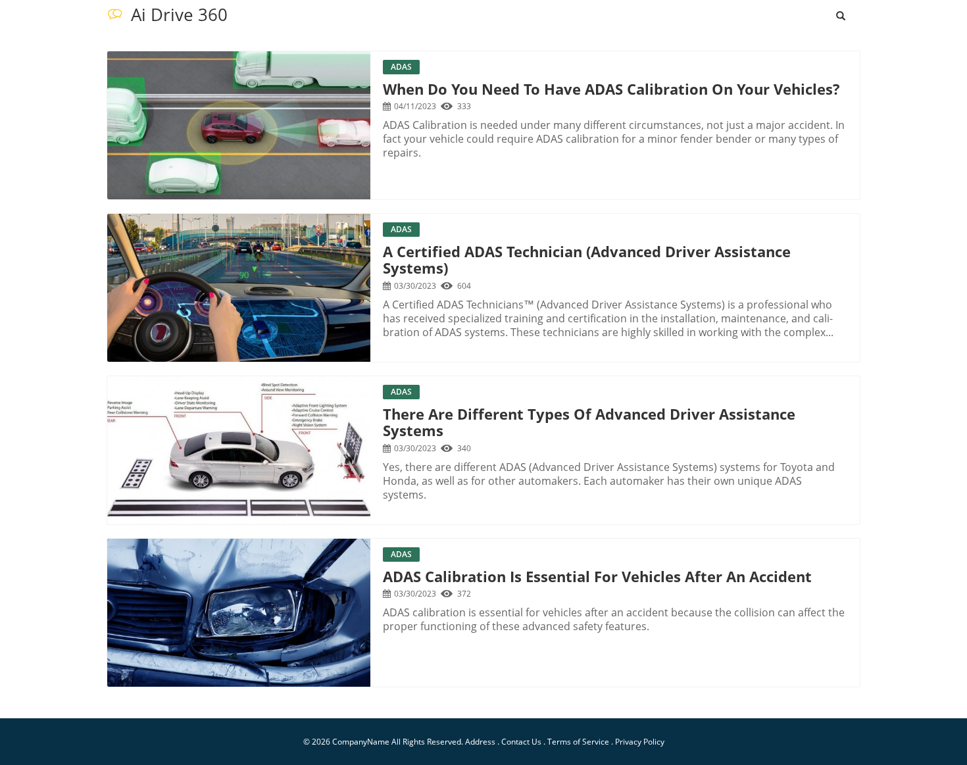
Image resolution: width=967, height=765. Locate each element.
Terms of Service (578, 741)
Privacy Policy (639, 741)
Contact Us (521, 741)
